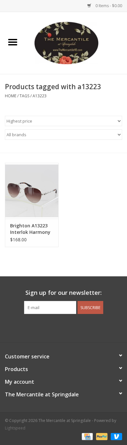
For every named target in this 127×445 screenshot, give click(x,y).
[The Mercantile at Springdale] (76, 42)
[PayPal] (101, 436)
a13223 (40, 96)
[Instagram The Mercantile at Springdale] (75, 327)
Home (10, 96)
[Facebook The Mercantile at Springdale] (52, 327)
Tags (24, 96)
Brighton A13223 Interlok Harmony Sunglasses (30, 228)
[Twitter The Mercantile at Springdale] (63, 327)
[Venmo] (115, 436)
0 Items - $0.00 (108, 5)
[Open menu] (12, 41)
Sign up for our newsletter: (63, 292)
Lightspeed (15, 428)
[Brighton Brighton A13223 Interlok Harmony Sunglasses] (32, 191)
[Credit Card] (86, 436)
